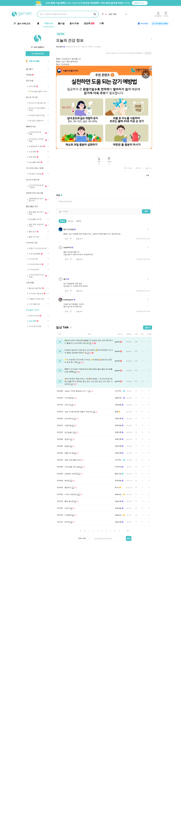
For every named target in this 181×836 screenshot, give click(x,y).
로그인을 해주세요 (38, 54)
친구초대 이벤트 (161, 23)
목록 (147, 175)
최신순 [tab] (70, 221)
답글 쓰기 (79, 239)
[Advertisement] (104, 185)
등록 (146, 211)
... (123, 531)
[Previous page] (80, 531)
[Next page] (128, 531)
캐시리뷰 (144, 23)
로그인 (166, 16)
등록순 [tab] (78, 221)
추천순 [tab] (62, 221)
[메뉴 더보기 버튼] (151, 39)
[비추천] (71, 238)
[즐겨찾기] (71, 327)
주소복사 (148, 53)
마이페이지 (158, 16)
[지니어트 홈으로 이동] (22, 14)
